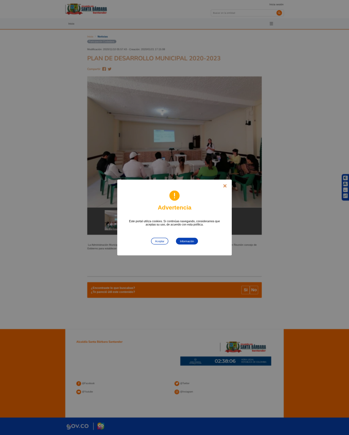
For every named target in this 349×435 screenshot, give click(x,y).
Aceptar (159, 241)
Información (187, 241)
